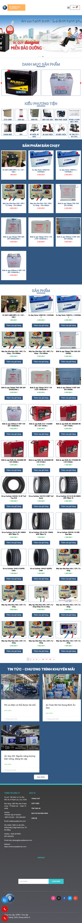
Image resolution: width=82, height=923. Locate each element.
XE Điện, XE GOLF (34, 135)
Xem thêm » (8, 710)
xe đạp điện (48, 134)
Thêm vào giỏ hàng (13, 325)
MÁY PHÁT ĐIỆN (61, 120)
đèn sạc (21, 120)
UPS (21, 134)
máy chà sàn (47, 120)
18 (50, 659)
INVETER (34, 120)
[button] (68, 7)
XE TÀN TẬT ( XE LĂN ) (74, 135)
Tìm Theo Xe (35, 808)
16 (43, 659)
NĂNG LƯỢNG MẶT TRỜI (74, 121)
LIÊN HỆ (34, 818)
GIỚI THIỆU (35, 803)
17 (46, 659)
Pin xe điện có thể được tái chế (20, 705)
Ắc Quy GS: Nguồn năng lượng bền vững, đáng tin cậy (19, 757)
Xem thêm (41, 777)
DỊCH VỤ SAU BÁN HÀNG (39, 813)
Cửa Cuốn (8, 120)
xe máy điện (61, 134)
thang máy (7, 134)
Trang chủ (35, 798)
